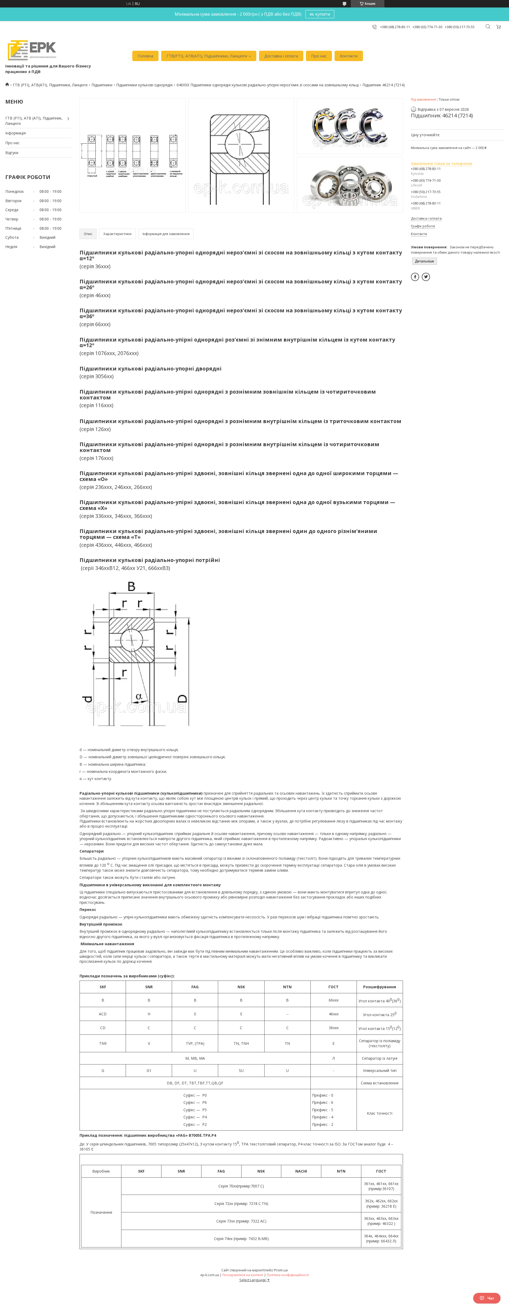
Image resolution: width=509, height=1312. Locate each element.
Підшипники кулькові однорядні (144, 84)
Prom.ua (281, 1270)
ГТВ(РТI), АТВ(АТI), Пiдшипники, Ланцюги (206, 55)
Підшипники (101, 84)
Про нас (319, 55)
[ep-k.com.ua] (31, 50)
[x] (426, 277)
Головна (145, 55)
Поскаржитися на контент (242, 1275)
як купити (320, 14)
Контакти (349, 55)
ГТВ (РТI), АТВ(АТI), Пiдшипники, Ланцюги (50, 84)
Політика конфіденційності (288, 1275)
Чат (491, 1298)
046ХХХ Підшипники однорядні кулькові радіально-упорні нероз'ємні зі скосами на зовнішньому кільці (268, 84)
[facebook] (415, 277)
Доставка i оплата (281, 55)
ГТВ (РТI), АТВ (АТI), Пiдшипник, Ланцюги (34, 121)
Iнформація (15, 132)
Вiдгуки (11, 152)
